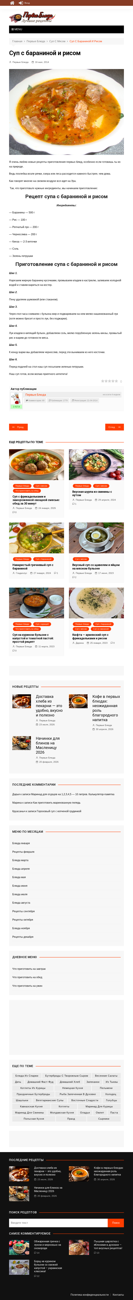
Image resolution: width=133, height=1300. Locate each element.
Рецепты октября (22, 919)
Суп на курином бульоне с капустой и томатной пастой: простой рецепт (33, 638)
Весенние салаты (106, 1075)
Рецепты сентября (23, 911)
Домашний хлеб (70, 1081)
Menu (18, 29)
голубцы (111, 1100)
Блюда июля (19, 894)
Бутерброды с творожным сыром (66, 1075)
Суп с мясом (41, 486)
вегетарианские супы (50, 1100)
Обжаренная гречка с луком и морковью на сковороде (47, 1245)
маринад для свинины (29, 1112)
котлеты (64, 1106)
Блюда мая (19, 877)
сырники (103, 1118)
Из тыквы (112, 1081)
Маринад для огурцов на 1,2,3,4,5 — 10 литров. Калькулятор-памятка (72, 794)
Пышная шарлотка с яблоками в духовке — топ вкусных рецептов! (108, 1245)
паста (114, 1112)
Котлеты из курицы (33, 1088)
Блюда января (21, 843)
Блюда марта (20, 860)
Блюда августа (21, 902)
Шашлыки (22, 1100)
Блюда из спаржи (26, 1075)
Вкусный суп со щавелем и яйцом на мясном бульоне (96, 566)
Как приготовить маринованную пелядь (56, 802)
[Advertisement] (66, 1027)
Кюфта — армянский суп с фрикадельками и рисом (90, 636)
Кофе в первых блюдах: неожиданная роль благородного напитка (108, 1171)
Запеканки (92, 1081)
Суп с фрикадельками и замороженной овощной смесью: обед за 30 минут (36, 500)
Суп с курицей (42, 624)
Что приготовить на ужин (27, 985)
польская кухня (34, 1118)
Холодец (110, 1094)
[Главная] (12, 3)
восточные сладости (84, 1100)
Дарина (80, 643)
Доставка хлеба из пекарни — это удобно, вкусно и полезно (49, 705)
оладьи (85, 1112)
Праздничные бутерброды (33, 1094)
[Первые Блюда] (16, 398)
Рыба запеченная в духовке (78, 1094)
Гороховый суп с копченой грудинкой (59, 811)
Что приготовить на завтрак (29, 968)
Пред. (20, 427)
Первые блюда (22, 486)
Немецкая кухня (72, 1088)
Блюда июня (19, 885)
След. (112, 427)
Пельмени (106, 1088)
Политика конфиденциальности (90, 1295)
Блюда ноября (21, 928)
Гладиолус (21, 573)
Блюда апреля (21, 868)
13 (98, 1253)
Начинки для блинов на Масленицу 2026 (48, 745)
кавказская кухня (31, 1106)
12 (38, 1276)
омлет (100, 1112)
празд (71, 1118)
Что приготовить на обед (26, 491)
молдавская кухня (62, 1112)
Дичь (18, 1081)
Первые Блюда (20, 62)
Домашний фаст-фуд (41, 1081)
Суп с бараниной (43, 559)
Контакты (118, 1295)
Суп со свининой (101, 629)
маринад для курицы (99, 1106)
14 (38, 1253)
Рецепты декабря (22, 936)
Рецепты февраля (23, 851)
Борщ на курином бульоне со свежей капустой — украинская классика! (48, 1266)
